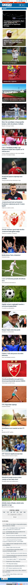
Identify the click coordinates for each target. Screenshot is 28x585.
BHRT (24, 584)
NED (25, 512)
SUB (21, 512)
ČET (14, 512)
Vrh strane (9, 584)
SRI (11, 512)
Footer (5, 578)
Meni (23, 5)
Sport (5, 8)
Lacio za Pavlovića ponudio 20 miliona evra (16, 537)
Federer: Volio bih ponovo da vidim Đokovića (16, 553)
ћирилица (7, 0)
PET (17, 512)
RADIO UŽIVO (19, 2)
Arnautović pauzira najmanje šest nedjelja (16, 535)
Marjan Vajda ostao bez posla (13, 547)
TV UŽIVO (8, 2)
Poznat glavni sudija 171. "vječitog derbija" (16, 559)
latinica (2, 0)
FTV (27, 584)
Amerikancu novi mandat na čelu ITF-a (15, 566)
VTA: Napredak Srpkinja (11, 563)
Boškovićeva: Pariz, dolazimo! (13, 561)
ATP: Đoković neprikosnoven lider (14, 568)
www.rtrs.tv (14, 582)
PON (4, 512)
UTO (8, 512)
